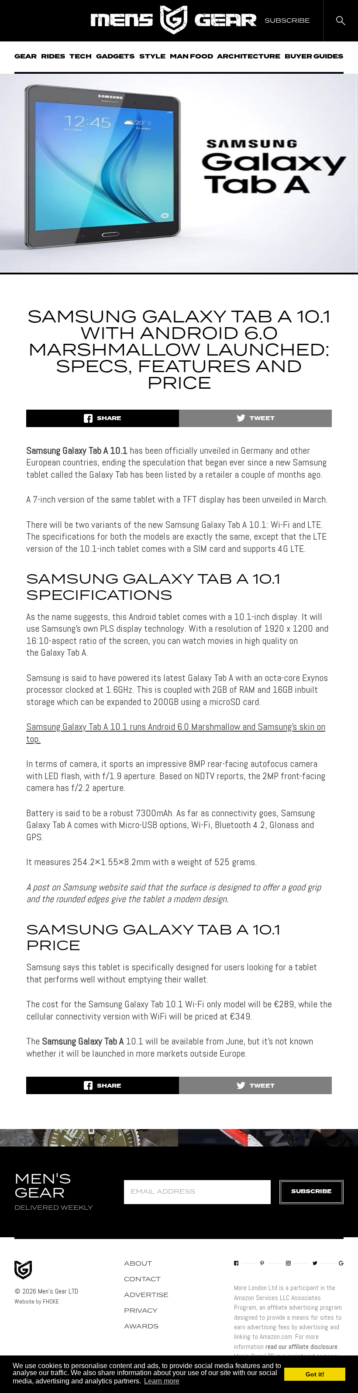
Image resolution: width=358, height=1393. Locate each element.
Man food (191, 57)
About (138, 1264)
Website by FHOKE (36, 1301)
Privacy (141, 1311)
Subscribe (311, 1192)
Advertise (146, 1295)
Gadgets (115, 57)
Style (152, 57)
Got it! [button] (315, 1374)
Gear (25, 57)
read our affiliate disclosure (301, 1346)
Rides (53, 57)
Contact (142, 1279)
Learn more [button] (161, 1381)
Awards (141, 1326)
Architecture (248, 57)
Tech (80, 57)
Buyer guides (314, 57)
